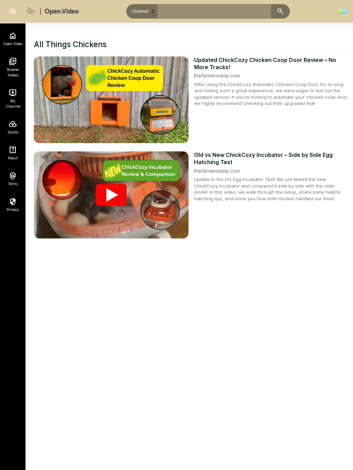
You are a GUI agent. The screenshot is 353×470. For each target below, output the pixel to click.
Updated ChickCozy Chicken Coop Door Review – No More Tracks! (265, 63)
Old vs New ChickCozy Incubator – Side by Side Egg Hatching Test (263, 158)
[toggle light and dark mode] (342, 11)
